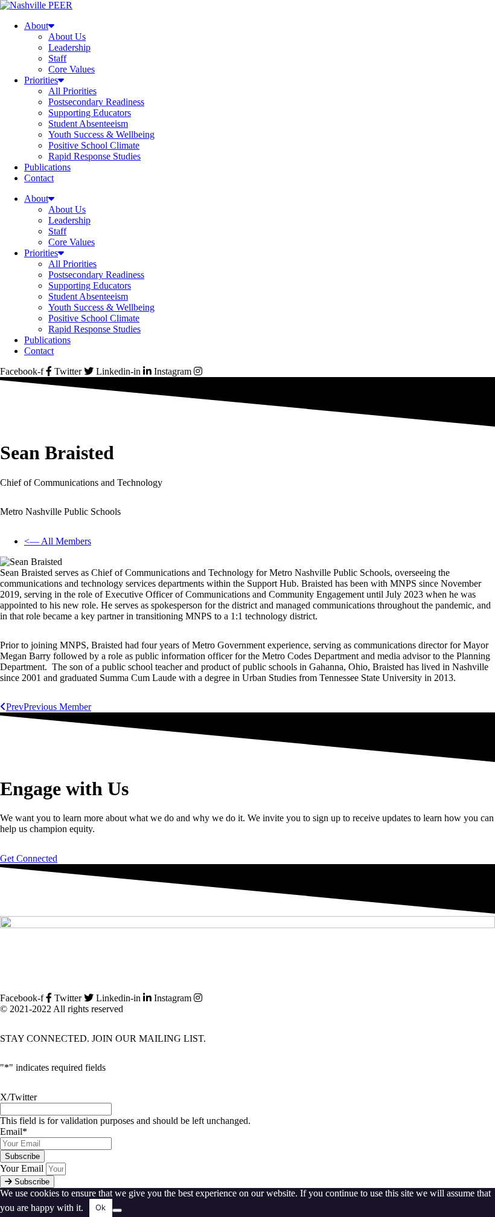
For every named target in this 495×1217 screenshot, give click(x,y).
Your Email (23, 1168)
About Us (67, 36)
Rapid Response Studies (94, 156)
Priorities (41, 80)
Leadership (69, 47)
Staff (57, 58)
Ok (100, 1207)
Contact (39, 178)
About (36, 26)
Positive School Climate (93, 145)
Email (13, 1131)
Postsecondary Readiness (96, 102)
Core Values (71, 69)
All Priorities (72, 91)
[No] (117, 1210)
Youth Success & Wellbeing (101, 134)
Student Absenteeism (88, 123)
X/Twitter (18, 1097)
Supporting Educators (89, 113)
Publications (47, 167)
